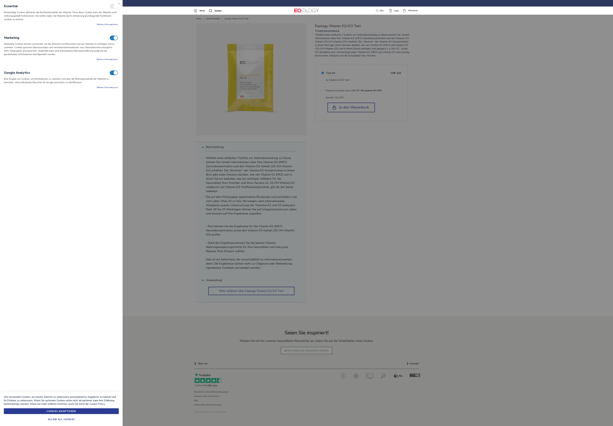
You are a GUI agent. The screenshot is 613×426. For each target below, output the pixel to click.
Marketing (114, 38)
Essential (114, 6)
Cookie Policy (97, 404)
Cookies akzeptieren (61, 411)
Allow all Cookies (61, 419)
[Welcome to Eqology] (306, 11)
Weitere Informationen (107, 24)
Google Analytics (114, 73)
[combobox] (229, 10)
